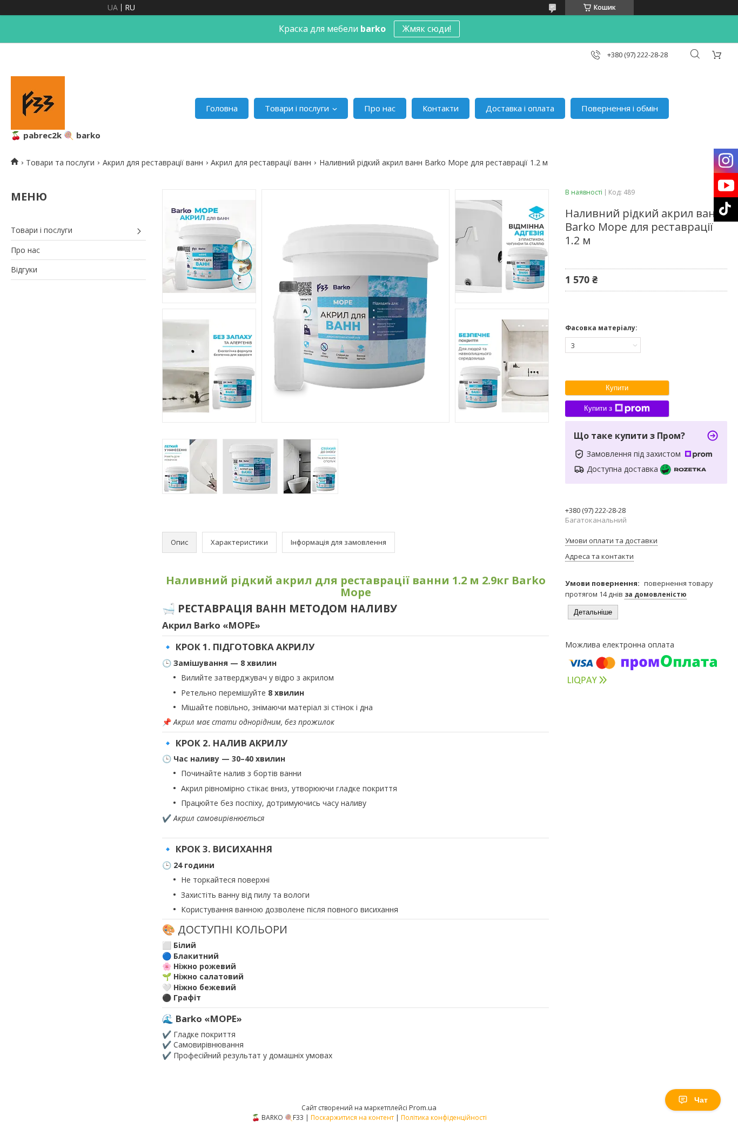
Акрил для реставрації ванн (153, 162)
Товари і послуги (297, 108)
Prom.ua (423, 1107)
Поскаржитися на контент (352, 1117)
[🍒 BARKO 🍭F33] (38, 103)
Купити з (598, 408)
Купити (617, 388)
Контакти (440, 108)
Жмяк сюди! (426, 29)
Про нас (379, 108)
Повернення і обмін (619, 108)
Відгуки (24, 269)
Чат (701, 1100)
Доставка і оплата (520, 108)
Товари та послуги (60, 162)
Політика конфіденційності (444, 1117)
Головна (222, 108)
